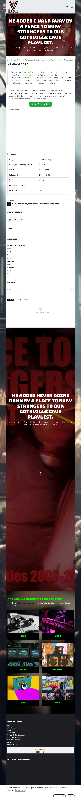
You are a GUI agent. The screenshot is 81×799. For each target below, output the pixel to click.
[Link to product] (23, 621)
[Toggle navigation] (72, 7)
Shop (9, 730)
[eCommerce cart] (67, 7)
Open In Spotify (40, 104)
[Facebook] (9, 219)
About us (11, 728)
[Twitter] (15, 219)
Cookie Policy (13, 740)
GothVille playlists (27, 603)
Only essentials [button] (59, 796)
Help (9, 742)
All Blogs (11, 60)
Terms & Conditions (16, 735)
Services (11, 733)
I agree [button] (70, 796)
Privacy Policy (14, 737)
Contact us (12, 744)
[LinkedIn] (20, 219)
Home (9, 725)
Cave (21, 60)
